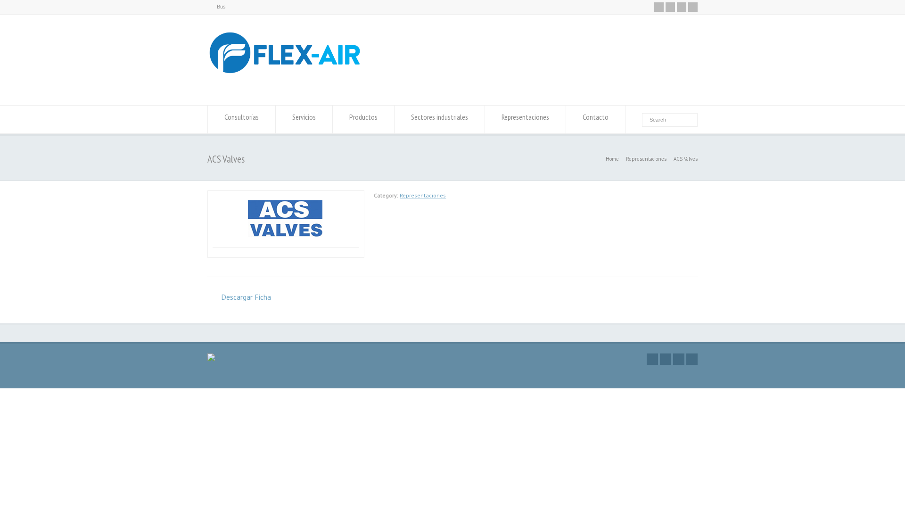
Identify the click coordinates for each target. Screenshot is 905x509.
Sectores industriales (439, 117)
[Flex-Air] (285, 87)
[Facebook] (659, 7)
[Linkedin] (681, 7)
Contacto (596, 117)
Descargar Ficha (246, 297)
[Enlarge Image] (286, 196)
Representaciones (525, 117)
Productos (363, 117)
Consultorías (241, 117)
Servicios (304, 117)
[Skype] (693, 7)
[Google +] (670, 7)
